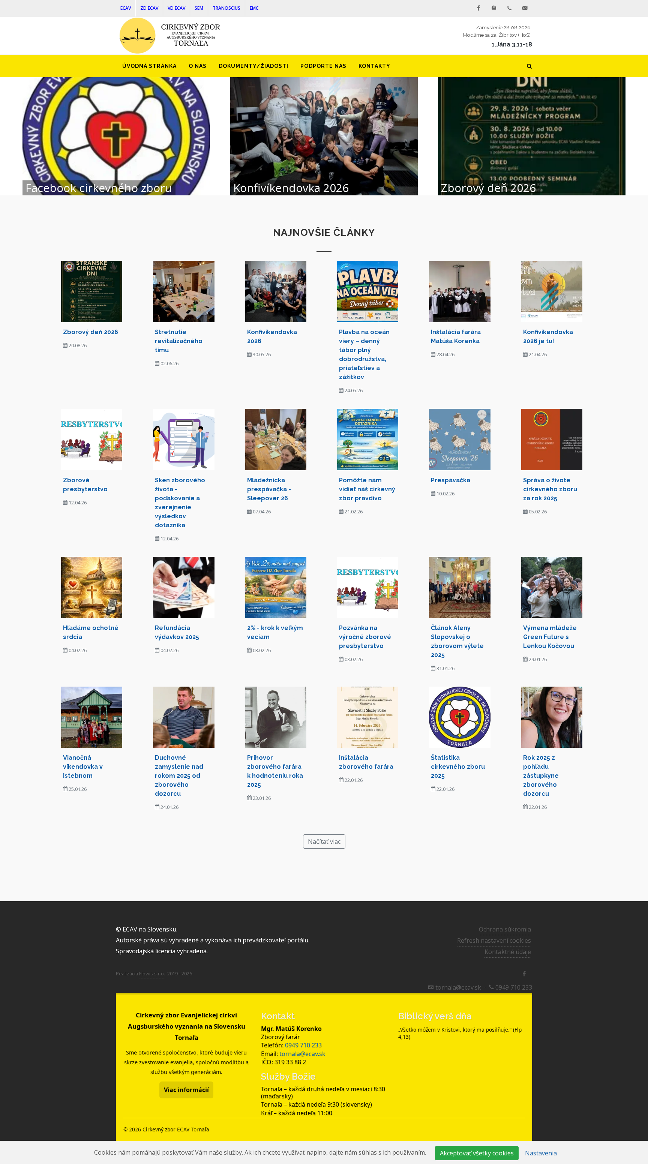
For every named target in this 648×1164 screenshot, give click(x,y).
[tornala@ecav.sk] (524, 8)
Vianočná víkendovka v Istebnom (83, 766)
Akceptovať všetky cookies (477, 1153)
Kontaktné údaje (507, 952)
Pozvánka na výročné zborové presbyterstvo (365, 637)
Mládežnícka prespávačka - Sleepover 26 (269, 489)
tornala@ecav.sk (302, 1054)
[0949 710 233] (509, 8)
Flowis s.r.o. (152, 973)
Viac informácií (186, 1090)
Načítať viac (324, 841)
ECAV (125, 8)
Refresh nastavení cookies (494, 940)
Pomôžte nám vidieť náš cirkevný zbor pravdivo (367, 489)
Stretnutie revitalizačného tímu (178, 341)
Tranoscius (226, 8)
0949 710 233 (303, 1045)
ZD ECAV (149, 8)
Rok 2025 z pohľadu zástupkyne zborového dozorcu (541, 775)
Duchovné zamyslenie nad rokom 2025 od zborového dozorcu (179, 775)
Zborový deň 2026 (90, 332)
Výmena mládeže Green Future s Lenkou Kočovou (550, 637)
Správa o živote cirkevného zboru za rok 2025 (550, 489)
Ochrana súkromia (505, 929)
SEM (199, 8)
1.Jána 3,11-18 (512, 44)
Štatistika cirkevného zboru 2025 (458, 766)
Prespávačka (450, 480)
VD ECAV (176, 8)
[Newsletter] (493, 8)
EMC (254, 8)
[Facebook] (478, 8)
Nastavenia (541, 1153)
